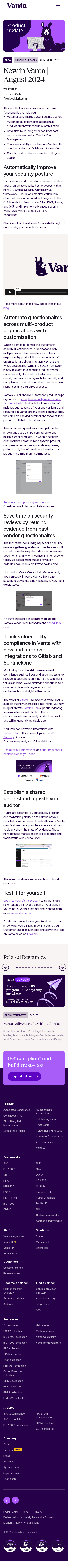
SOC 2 (7, 1163)
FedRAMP (41, 1203)
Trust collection (12, 1359)
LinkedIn (32, 934)
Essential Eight (44, 1191)
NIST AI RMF (10, 1197)
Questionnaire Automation (44, 1111)
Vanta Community (46, 1336)
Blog (8, 60)
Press (6, 1455)
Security (8, 1461)
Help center (43, 1325)
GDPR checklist (45, 1428)
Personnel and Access (49, 1130)
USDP (6, 1192)
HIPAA (6, 1180)
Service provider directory (46, 1290)
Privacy (38, 1511)
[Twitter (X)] (15, 1500)
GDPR (6, 1174)
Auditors (8, 1304)
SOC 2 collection (13, 1331)
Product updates (26, 60)
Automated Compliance (16, 1109)
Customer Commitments (49, 1136)
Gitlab (23, 699)
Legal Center (10, 1511)
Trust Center (43, 1124)
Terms (26, 1511)
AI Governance (44, 1142)
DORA (39, 1174)
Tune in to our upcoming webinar (24, 502)
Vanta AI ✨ (9, 1241)
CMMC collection (13, 1380)
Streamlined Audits (14, 1130)
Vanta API (8, 1247)
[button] (57, 5)
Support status (11, 1473)
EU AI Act (41, 1186)
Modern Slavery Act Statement (21, 1522)
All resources (10, 1325)
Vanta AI (40, 1147)
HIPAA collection (12, 1386)
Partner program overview (12, 1290)
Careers (8, 1450)
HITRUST (8, 1186)
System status (11, 1467)
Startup (40, 1236)
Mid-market (42, 1241)
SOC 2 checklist (12, 1419)
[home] (17, 5)
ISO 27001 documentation (44, 1415)
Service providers (13, 1298)
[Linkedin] (6, 1500)
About (6, 1444)
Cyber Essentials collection (12, 1373)
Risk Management (46, 1119)
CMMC (7, 1209)
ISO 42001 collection (15, 1342)
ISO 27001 (9, 1169)
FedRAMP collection (15, 1398)
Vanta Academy (45, 1331)
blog (6, 308)
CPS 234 (41, 1180)
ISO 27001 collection (15, 1336)
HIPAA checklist (45, 1423)
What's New (10, 1253)
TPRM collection (12, 1354)
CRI (38, 1209)
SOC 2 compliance (14, 1413)
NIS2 (38, 1168)
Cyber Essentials (45, 1197)
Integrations (43, 1304)
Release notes (11, 1273)
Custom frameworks (47, 1214)
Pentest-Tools (12, 733)
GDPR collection (12, 1392)
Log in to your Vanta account (21, 900)
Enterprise (42, 1247)
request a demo (21, 913)
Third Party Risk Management (12, 1123)
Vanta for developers (48, 1342)
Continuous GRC (12, 1115)
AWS (38, 1309)
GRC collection (11, 1348)
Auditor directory (45, 1298)
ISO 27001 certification (16, 1425)
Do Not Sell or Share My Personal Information (29, 1517)
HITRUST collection (14, 1365)
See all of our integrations (19, 750)
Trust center (10, 1478)
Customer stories (13, 1267)
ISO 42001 (9, 1203)
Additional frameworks (49, 1220)
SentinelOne (31, 708)
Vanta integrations (13, 1236)
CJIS (38, 1163)
